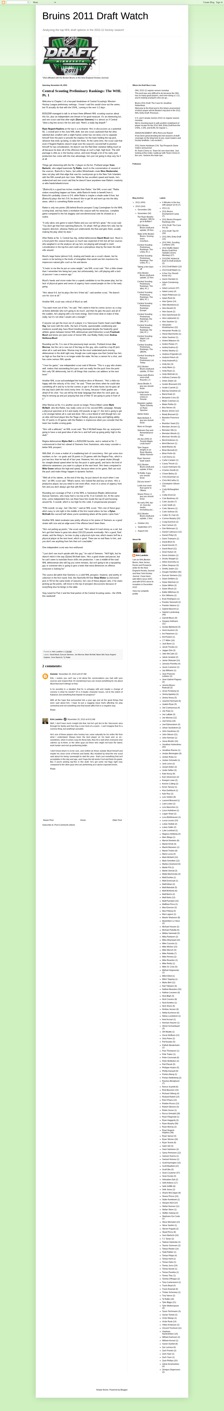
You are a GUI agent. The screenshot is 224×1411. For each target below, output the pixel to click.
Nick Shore (167, 1006)
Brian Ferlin (167, 453)
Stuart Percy (167, 1232)
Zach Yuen (167, 1357)
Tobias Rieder (168, 1249)
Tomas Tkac (167, 1275)
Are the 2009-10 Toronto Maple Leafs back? (145, 441)
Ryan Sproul (167, 1136)
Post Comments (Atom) (64, 825)
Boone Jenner (168, 411)
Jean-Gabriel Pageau (171, 679)
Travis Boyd (167, 1285)
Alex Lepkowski (169, 318)
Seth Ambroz (167, 1183)
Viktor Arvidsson (169, 1325)
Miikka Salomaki (169, 933)
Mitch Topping (168, 979)
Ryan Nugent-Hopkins (168, 1131)
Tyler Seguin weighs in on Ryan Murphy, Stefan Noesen (145, 451)
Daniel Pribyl (168, 535)
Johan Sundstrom (170, 728)
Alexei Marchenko (170, 334)
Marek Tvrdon (168, 851)
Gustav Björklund (169, 627)
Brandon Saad (168, 423)
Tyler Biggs (167, 1302)
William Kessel (168, 1340)
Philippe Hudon (169, 1067)
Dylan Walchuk (169, 582)
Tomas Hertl (167, 1259)
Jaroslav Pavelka (169, 664)
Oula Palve (167, 1038)
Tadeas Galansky (170, 1242)
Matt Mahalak (168, 887)
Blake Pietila (167, 404)
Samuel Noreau (169, 1159)
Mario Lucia (167, 854)
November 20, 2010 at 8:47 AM (72, 674)
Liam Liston (167, 804)
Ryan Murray (168, 1127)
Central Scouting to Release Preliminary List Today (145, 359)
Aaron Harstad (168, 279)
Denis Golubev (168, 555)
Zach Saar (166, 1354)
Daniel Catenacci (170, 532)
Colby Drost (167, 495)
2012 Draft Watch (170, 266)
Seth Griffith (167, 1186)
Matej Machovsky (170, 874)
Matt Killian (167, 884)
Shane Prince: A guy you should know (145, 496)
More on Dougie (144, 426)
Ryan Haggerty (169, 1120)
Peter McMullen (169, 1061)
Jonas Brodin (168, 741)
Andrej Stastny (168, 351)
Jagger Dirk (167, 650)
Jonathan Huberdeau (171, 744)
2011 (138, 202)
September (143, 527)
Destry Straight (168, 559)
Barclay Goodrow (170, 391)
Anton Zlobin (167, 381)
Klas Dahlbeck (168, 790)
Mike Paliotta (168, 953)
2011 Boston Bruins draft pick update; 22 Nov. (145, 275)
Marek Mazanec (169, 847)
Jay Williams (167, 670)
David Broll (167, 542)
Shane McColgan (170, 1193)
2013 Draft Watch (170, 270)
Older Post (117, 820)
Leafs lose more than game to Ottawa (144, 488)
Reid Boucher (168, 1090)
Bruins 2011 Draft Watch (95, 15)
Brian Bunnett (168, 450)
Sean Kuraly (167, 1176)
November (143, 213)
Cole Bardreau (168, 498)
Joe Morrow (79, 655)
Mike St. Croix (168, 967)
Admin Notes (143, 414)
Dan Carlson (167, 525)
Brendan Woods (169, 433)
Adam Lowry (167, 291)
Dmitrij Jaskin (168, 569)
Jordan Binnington (170, 753)
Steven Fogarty (169, 1229)
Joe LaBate (167, 714)
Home (83, 820)
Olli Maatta (167, 1032)
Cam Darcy (167, 457)
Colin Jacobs (168, 502)
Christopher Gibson (171, 483)
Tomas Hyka (167, 1262)
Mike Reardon (168, 960)
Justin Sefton (168, 770)
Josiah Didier (168, 767)
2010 (138, 206)
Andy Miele (167, 367)
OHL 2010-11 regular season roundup (152, 90)
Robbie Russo (168, 1103)
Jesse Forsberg (169, 691)
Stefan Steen (168, 1209)
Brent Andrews (168, 440)
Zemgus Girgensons (171, 1369)
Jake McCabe (168, 654)
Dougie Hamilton (169, 572)
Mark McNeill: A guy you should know (145, 420)
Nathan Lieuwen (169, 992)
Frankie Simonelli (170, 602)
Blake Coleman (169, 401)
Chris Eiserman (169, 477)
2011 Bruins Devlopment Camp (170, 212)
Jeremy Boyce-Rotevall (168, 686)
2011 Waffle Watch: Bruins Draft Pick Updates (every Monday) (170, 251)
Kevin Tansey (168, 787)
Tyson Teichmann (170, 1311)
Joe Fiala (166, 711)
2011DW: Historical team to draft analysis (171, 259)
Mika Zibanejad (169, 940)
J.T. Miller (166, 640)
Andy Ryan (167, 371)
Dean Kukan (167, 552)
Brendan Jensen (169, 427)
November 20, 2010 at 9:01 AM (81, 719)
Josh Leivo (167, 764)
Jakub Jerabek (168, 657)
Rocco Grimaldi (169, 1113)
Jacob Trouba (168, 647)
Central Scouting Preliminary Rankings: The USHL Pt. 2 (145, 248)
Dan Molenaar (168, 528)
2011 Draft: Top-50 (170, 231)
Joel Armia (167, 721)
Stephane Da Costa (171, 1216)
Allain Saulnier (168, 337)
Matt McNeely (168, 891)
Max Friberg (167, 911)
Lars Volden (167, 797)
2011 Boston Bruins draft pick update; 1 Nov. (145, 516)
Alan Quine (167, 301)
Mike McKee (167, 947)
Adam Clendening (170, 282)
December (143, 209)
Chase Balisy (168, 473)
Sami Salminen (169, 1149)
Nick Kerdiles (168, 1003)
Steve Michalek (169, 1222)
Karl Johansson (169, 777)
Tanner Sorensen (170, 1245)
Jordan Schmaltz (169, 760)
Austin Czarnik (168, 387)
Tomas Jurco (167, 1265)
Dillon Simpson (169, 565)
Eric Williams (168, 595)
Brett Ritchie (167, 447)
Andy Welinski (168, 374)
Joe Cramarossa (169, 708)
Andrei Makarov (169, 340)
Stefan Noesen (168, 1206)
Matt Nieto (166, 897)
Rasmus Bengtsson (171, 1081)
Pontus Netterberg (170, 1078)
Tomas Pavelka (169, 1272)
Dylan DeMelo (168, 579)
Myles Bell (100, 655)
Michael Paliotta (169, 930)
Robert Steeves (169, 1107)
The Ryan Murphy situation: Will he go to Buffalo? (145, 219)
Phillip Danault (168, 1071)
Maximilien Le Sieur (171, 921)
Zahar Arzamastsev (170, 1364)
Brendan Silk (168, 430)
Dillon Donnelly (169, 562)
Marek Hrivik (167, 844)
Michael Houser (169, 927)
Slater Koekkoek (169, 1199)
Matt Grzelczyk (168, 881)
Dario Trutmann (169, 538)
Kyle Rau (166, 794)
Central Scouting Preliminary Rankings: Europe (144, 307)
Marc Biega (167, 837)
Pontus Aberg (168, 1074)
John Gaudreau (169, 731)
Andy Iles (166, 364)
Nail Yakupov (168, 986)
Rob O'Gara (167, 1100)
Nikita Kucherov (169, 1013)
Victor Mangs (168, 1318)
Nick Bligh (166, 996)
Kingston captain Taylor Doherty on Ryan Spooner (145, 406)
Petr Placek (167, 1064)
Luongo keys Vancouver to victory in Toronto (144, 395)
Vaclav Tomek (168, 1315)
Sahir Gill (166, 1146)
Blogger (124, 1390)
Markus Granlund (170, 864)
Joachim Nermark (170, 701)
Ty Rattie (66, 657)
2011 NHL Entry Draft (171, 237)
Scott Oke (166, 1169)
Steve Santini (168, 1225)
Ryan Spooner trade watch (143, 459)
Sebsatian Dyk (168, 1179)
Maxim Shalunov (169, 917)
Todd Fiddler (167, 1252)
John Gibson (167, 734)
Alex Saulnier (168, 321)
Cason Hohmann (169, 467)
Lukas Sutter (167, 827)
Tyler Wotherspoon (170, 1306)
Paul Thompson (169, 1051)
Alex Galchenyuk (169, 315)
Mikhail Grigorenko (170, 970)
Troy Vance (167, 1295)
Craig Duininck (168, 522)
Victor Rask (167, 1321)
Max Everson (168, 907)
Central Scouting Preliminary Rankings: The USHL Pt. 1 (145, 259)
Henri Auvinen (168, 630)
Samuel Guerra (169, 1156)
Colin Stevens (168, 508)
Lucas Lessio (168, 820)
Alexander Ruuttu (170, 330)
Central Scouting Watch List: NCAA (144, 338)
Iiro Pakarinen (168, 634)
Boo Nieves (167, 407)
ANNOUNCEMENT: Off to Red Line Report (154, 133)
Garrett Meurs (168, 618)
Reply (52, 710)
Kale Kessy (167, 774)
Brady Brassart (168, 414)
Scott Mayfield (168, 1166)
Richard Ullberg (169, 1093)
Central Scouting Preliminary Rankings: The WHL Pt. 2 (145, 285)
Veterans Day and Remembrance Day (145, 432)
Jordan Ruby (168, 757)
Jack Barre (167, 644)
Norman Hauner (169, 1023)
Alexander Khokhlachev (168, 326)
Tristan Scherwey (170, 1292)
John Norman (168, 738)
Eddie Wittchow (169, 592)
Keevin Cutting (168, 784)
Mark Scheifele (168, 861)
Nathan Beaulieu (169, 989)
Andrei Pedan (168, 344)
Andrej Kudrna (168, 347)
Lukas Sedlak (168, 824)
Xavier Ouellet (168, 1344)
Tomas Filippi (168, 1255)
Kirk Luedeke (56, 719)
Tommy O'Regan (169, 1279)
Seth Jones (167, 1189)
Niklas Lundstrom (170, 1016)
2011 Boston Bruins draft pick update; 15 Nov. (145, 368)
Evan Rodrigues (169, 599)
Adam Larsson (168, 288)
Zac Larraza (167, 1347)
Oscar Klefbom (168, 1035)
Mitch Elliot (167, 976)
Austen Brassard (169, 384)
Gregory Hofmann (170, 621)
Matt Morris (167, 894)
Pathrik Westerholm (171, 1045)
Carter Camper (168, 460)
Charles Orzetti (168, 470)
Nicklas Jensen (169, 1009)
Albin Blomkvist (169, 305)
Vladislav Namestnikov (168, 1332)
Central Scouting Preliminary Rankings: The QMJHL (145, 348)
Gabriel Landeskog (170, 612)
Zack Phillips (167, 1360)
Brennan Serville (169, 437)
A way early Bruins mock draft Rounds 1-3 (145, 377)
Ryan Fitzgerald (169, 1117)
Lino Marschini (168, 807)
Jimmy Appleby (169, 694)
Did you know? (144, 482)
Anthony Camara (169, 377)
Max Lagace (167, 914)
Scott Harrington (169, 1163)
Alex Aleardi (167, 308)
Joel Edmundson (169, 724)
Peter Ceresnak (169, 1057)
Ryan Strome (168, 1139)
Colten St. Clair (169, 515)
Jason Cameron (169, 667)
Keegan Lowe (168, 780)
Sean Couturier (169, 1173)
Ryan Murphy (168, 1123)
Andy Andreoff (168, 361)
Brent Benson (168, 443)
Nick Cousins (168, 999)
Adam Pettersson (169, 295)
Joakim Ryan (168, 704)
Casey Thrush (168, 463)
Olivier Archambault (171, 1026)
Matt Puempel (168, 901)
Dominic (54, 674)
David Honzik (168, 545)
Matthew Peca (168, 904)
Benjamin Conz (169, 397)
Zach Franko (167, 1350)
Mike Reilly (167, 963)
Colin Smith (167, 505)
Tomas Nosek (168, 1269)
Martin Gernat (168, 871)
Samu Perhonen (169, 1153)
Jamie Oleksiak (169, 660)
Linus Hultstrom (169, 810)
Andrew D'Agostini (170, 354)
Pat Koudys (167, 1042)
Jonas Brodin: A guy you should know (145, 386)
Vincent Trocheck (170, 1328)
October (141, 523)
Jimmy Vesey (168, 698)
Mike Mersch (167, 950)
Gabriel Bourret (169, 609)
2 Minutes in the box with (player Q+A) (171, 203)
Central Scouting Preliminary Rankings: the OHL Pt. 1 (144, 328)
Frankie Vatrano (169, 605)
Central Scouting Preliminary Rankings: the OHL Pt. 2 (144, 317)
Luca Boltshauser (170, 817)
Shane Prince (168, 1196)
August (141, 531)
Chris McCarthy (169, 480)
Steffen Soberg (168, 1213)
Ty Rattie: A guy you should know (144, 475)
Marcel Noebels (169, 840)
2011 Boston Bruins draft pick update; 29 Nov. (145, 227)
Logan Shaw (167, 814)
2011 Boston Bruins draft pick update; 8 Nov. (145, 466)
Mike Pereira (167, 957)
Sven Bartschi (56, 657)
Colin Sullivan (168, 512)
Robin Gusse (168, 1110)
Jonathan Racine (169, 750)
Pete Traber (167, 1054)
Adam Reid (167, 298)
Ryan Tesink (167, 1142)
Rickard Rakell (168, 1097)
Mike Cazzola (168, 943)
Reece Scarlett (168, 1087)
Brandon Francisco (170, 417)
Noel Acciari (167, 1019)
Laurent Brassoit (169, 800)
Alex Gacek (167, 311)
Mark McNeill (90, 655)
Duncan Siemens (67, 655)
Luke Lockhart (168, 830)
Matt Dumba (167, 877)
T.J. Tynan (166, 1239)
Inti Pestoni (167, 637)
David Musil (54, 655)
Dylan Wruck (167, 589)
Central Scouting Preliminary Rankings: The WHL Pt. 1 (145, 296)
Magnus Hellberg (170, 834)
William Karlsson (169, 1337)
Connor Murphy (169, 518)
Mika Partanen (168, 937)
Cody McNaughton (170, 489)
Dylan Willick (168, 585)
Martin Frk (166, 867)
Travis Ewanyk (168, 1289)
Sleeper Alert (168, 1203)
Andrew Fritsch (168, 357)
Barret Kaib (167, 394)
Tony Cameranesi (170, 1282)
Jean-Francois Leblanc (168, 675)
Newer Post (48, 820)
